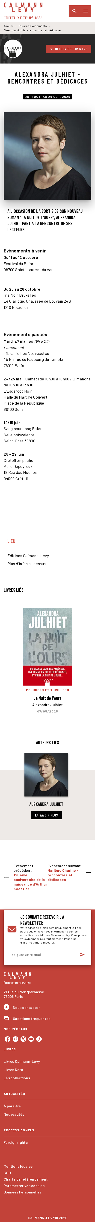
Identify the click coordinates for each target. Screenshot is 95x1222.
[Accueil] (23, 11)
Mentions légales (18, 1166)
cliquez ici (47, 942)
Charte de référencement (26, 1179)
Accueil (9, 25)
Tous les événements (32, 25)
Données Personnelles (22, 1192)
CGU (7, 1172)
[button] (69, 49)
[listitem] (8, 1039)
